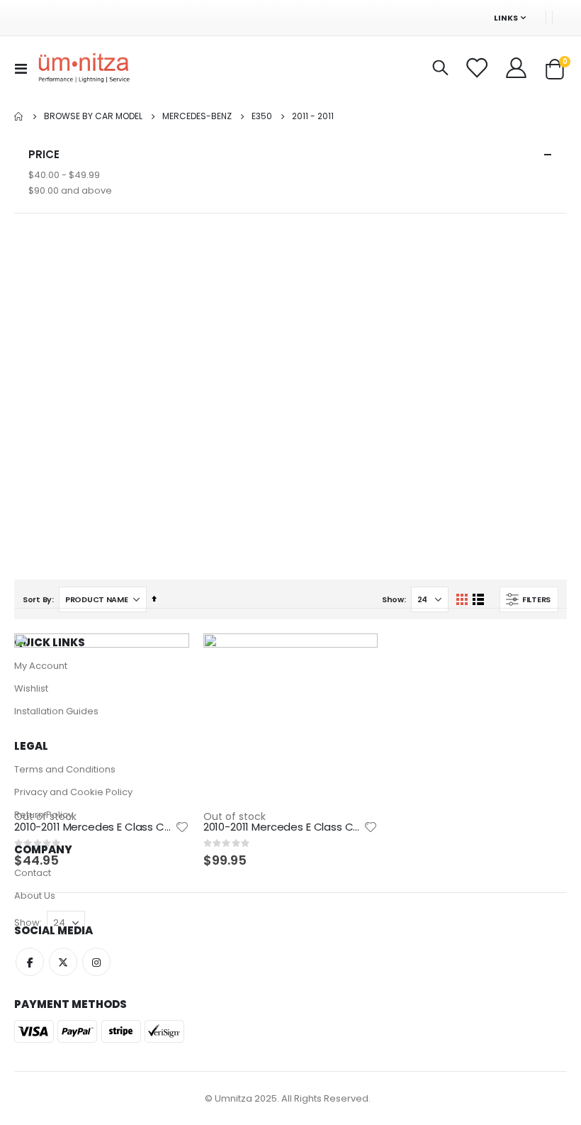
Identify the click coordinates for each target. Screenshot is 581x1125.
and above (70, 190)
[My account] (517, 68)
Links (506, 17)
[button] (182, 827)
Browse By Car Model (93, 116)
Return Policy (43, 814)
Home (19, 116)
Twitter (63, 962)
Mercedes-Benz (197, 116)
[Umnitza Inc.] (84, 68)
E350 (262, 116)
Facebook (30, 962)
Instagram (96, 962)
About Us (34, 895)
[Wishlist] (478, 68)
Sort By (37, 599)
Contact (32, 873)
